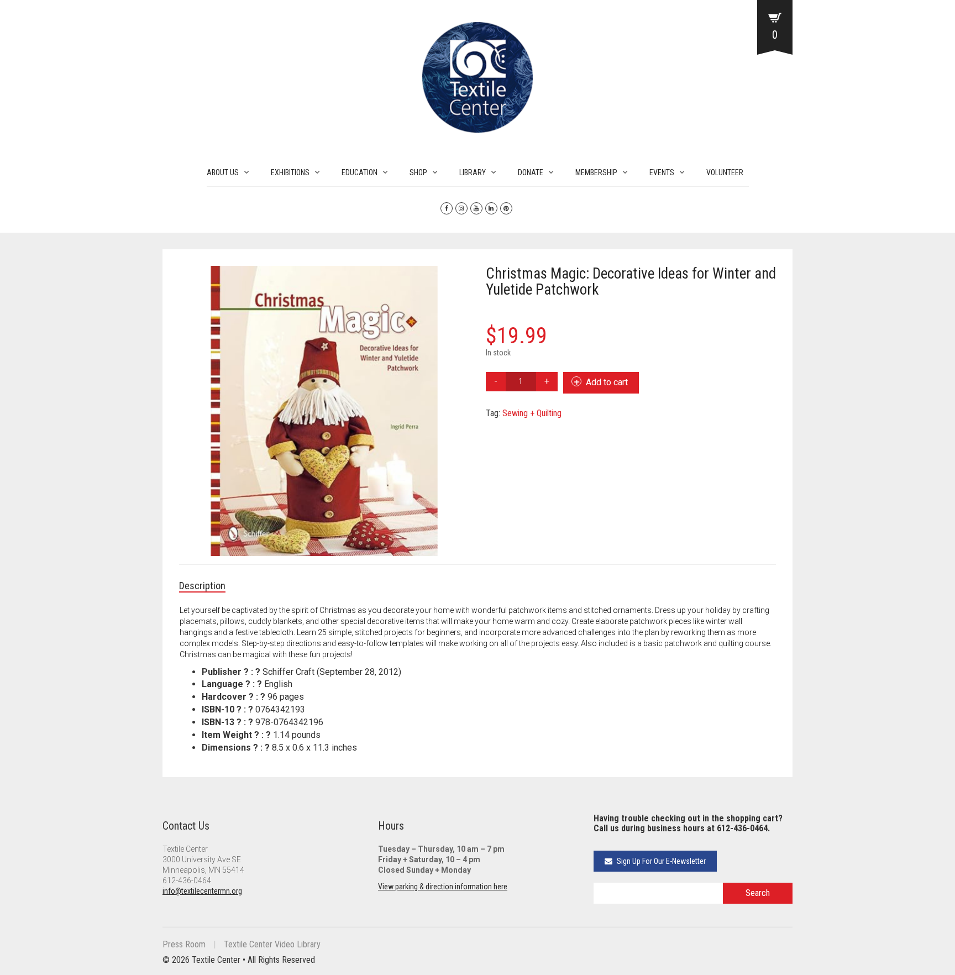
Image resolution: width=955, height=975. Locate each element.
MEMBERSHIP (596, 172)
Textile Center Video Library (272, 944)
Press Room (184, 944)
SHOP (418, 172)
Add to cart (607, 382)
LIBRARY (472, 172)
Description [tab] (202, 585)
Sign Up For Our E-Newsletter (660, 861)
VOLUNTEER (724, 172)
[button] (455, 279)
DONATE (530, 172)
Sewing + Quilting (532, 413)
